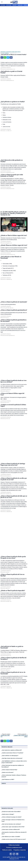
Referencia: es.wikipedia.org (6, 279)
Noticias (8, 5)
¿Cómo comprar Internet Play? (9, 769)
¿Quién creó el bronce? (8, 772)
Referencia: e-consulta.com (6, 130)
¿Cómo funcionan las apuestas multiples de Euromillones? (13, 766)
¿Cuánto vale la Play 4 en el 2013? (20, 736)
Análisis (20, 5)
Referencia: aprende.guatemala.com (8, 335)
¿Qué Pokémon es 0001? (8, 779)
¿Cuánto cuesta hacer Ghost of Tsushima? (12, 753)
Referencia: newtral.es (5, 572)
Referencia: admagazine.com (6, 243)
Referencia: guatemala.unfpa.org (7, 307)
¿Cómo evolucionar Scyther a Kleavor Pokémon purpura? (14, 775)
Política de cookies (7, 850)
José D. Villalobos (5, 53)
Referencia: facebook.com (6, 655)
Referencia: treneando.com (6, 601)
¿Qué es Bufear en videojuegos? (10, 755)
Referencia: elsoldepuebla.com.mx (7, 172)
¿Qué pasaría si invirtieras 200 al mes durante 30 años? (14, 833)
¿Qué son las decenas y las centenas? (11, 824)
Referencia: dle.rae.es (5, 402)
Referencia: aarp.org (4, 317)
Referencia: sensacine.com (6, 493)
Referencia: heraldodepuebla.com (7, 80)
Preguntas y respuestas (20, 850)
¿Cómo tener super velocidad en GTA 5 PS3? (13, 826)
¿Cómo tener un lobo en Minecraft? (11, 829)
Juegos (14, 5)
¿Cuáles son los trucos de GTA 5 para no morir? (14, 839)
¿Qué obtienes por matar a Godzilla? (11, 836)
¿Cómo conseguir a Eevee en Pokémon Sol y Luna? (13, 820)
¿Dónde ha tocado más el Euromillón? (11, 811)
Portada (3, 5)
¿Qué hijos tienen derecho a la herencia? (12, 758)
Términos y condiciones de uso (14, 847)
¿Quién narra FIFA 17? (5, 736)
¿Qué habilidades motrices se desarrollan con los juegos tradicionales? (14, 761)
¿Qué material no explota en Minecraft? (12, 750)
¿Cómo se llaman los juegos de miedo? (11, 817)
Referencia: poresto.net (5, 418)
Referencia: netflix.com (5, 391)
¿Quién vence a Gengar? (8, 814)
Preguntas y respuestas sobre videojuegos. (11, 51)
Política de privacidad (14, 845)
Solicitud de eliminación (6, 67)
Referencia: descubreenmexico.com (8, 69)
